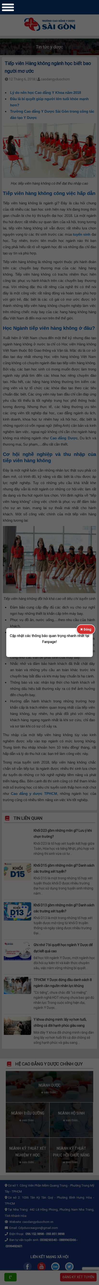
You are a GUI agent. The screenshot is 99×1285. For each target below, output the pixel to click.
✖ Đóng (85, 629)
